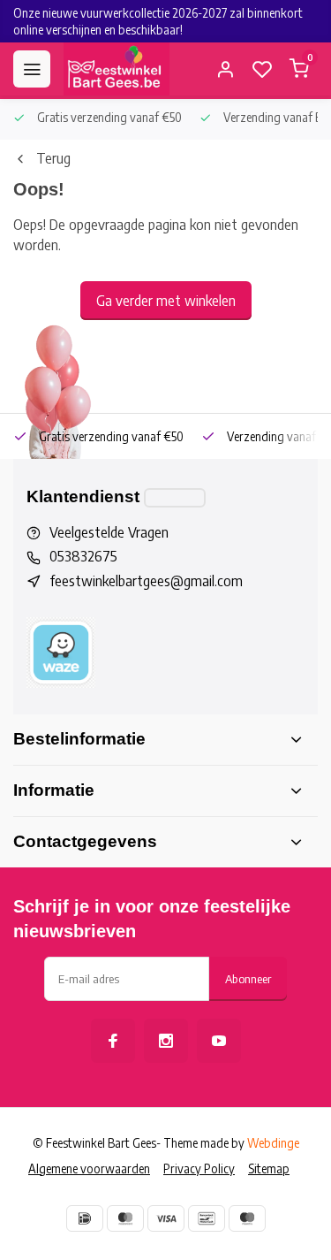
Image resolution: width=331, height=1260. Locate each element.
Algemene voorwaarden (89, 1168)
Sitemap (269, 1168)
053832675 (83, 556)
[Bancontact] (206, 1218)
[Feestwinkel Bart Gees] (116, 68)
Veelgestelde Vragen (109, 532)
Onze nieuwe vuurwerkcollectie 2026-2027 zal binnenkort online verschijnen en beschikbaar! (158, 21)
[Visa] (165, 1218)
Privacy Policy (199, 1168)
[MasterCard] (125, 1218)
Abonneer (248, 978)
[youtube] (219, 1041)
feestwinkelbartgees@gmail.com (146, 581)
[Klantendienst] (175, 498)
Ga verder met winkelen (166, 300)
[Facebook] (113, 1041)
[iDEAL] (84, 1218)
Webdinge (273, 1142)
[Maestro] (247, 1218)
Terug (53, 158)
